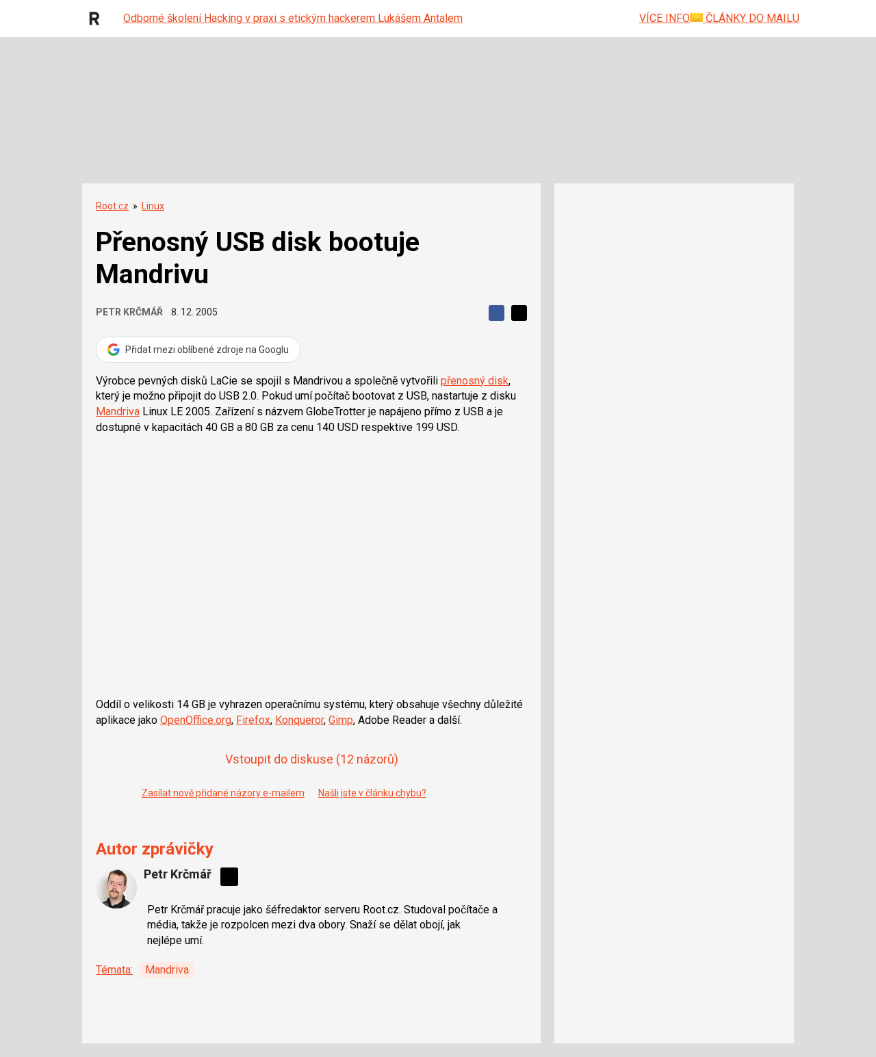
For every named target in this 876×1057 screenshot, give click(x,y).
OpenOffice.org (195, 720)
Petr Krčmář (129, 311)
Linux (153, 205)
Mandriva (118, 411)
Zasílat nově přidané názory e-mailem (223, 792)
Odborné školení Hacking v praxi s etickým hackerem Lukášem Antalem (293, 18)
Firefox (253, 720)
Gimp (340, 720)
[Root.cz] (98, 18)
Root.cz (112, 205)
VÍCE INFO (664, 18)
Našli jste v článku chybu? (372, 792)
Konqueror (299, 720)
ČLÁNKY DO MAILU (751, 18)
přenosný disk (474, 380)
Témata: (114, 969)
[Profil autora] (116, 888)
